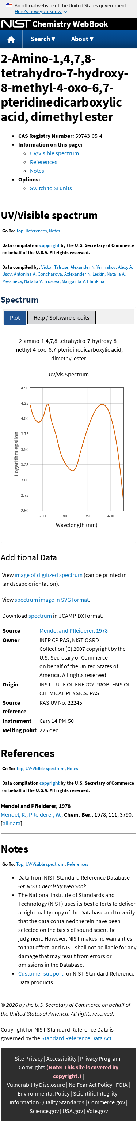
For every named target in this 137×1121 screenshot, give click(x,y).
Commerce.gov (106, 1102)
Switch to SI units (51, 188)
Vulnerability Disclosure (36, 1084)
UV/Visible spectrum (54, 153)
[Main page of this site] (11, 39)
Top (19, 231)
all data (11, 823)
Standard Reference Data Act (76, 1038)
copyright (49, 245)
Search (40, 39)
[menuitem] (11, 39)
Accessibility (61, 1058)
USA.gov (72, 1110)
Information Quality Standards (46, 1102)
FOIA (122, 1084)
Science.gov (44, 1110)
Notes (37, 170)
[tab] (15, 318)
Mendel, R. (13, 814)
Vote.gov (97, 1110)
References (43, 161)
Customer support (40, 973)
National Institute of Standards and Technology (16, 24)
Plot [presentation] (15, 317)
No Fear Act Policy (90, 1084)
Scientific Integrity (95, 1093)
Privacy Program (100, 1058)
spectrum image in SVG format (52, 599)
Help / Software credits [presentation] (62, 317)
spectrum (40, 615)
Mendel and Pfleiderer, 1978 (73, 630)
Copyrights (32, 1067)
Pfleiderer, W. (45, 814)
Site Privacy (29, 1058)
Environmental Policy (43, 1093)
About (79, 39)
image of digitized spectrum (49, 574)
